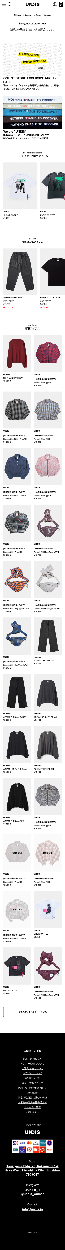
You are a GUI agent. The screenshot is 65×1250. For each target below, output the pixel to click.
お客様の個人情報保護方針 (32, 1102)
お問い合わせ (32, 1112)
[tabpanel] (20, 191)
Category (28, 15)
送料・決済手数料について (32, 1087)
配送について (32, 1078)
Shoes (38, 15)
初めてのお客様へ (32, 1058)
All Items (17, 15)
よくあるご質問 (32, 1107)
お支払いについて (32, 1073)
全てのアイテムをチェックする (33, 1011)
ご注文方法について (32, 1068)
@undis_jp (32, 1189)
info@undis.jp (32, 1209)
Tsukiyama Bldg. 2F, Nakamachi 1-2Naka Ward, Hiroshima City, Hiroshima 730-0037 (32, 1170)
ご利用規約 (33, 1092)
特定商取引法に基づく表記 (32, 1097)
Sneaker (47, 15)
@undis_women (32, 1194)
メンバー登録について (32, 1063)
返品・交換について (32, 1083)
